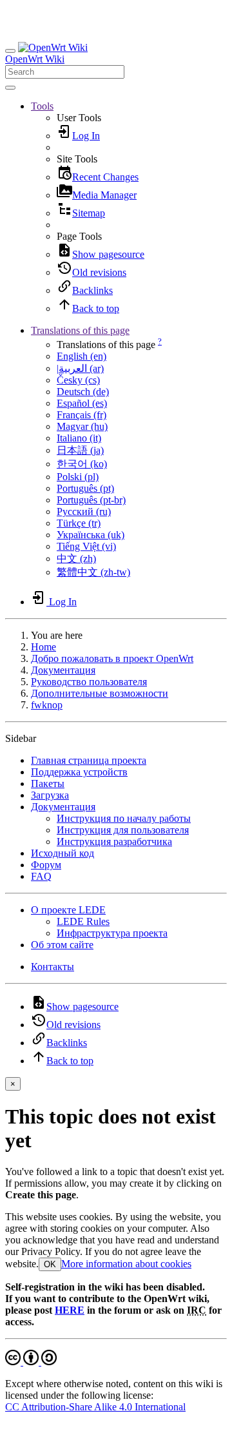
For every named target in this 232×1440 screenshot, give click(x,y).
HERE (69, 1310)
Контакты (52, 966)
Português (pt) (85, 488)
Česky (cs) (78, 380)
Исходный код (62, 853)
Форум (46, 864)
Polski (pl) (78, 476)
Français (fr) (81, 414)
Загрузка (50, 795)
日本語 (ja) (80, 450)
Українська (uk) (90, 534)
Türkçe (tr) (79, 523)
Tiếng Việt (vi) (86, 546)
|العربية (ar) (80, 368)
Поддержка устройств (79, 771)
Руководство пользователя (89, 681)
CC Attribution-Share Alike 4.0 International (95, 1406)
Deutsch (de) (83, 391)
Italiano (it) (79, 438)
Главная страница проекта (88, 760)
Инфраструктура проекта (112, 933)
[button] (42, 106)
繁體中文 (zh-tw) (93, 572)
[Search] (10, 88)
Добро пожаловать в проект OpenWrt (112, 658)
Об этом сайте (62, 944)
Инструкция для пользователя (123, 829)
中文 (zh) (76, 558)
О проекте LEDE (68, 909)
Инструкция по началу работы (124, 818)
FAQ (41, 876)
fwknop (47, 704)
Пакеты (47, 783)
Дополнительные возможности (99, 693)
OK (50, 1264)
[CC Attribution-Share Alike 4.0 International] (31, 1361)
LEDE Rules (83, 921)
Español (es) (82, 403)
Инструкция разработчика (114, 841)
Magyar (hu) (82, 426)
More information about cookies (126, 1263)
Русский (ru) (84, 511)
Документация (63, 670)
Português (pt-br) (91, 499)
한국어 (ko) (82, 463)
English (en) (81, 356)
